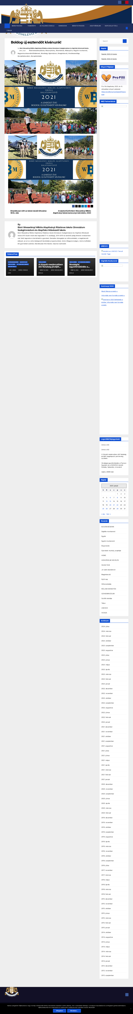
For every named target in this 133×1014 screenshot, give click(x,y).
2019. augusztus (107, 837)
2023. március (106, 674)
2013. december (107, 966)
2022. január (105, 722)
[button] (123, 28)
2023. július (105, 655)
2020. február (106, 813)
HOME (103, 555)
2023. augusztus (107, 650)
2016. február (106, 894)
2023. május (105, 665)
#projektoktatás (36, 56)
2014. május (105, 947)
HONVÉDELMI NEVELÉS (110, 560)
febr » (108, 514)
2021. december (107, 727)
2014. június (105, 942)
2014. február (106, 956)
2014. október (106, 932)
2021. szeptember (107, 741)
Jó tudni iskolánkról (22, 264)
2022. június (105, 712)
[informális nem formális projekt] (114, 366)
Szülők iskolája (106, 598)
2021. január (105, 779)
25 (103, 509)
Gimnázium (62, 26)
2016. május (105, 880)
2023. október (106, 641)
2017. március (106, 875)
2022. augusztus (107, 708)
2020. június (105, 798)
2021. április (105, 765)
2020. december (107, 784)
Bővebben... (74, 1010)
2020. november (107, 789)
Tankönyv (32, 26)
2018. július (105, 865)
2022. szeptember (107, 703)
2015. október (106, 908)
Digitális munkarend (108, 531)
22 (117, 505)
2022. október (106, 698)
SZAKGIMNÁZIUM (108, 594)
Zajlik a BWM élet (107, 472)
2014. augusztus (107, 937)
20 (110, 505)
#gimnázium (52, 53)
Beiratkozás (17, 26)
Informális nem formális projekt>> (113, 295)
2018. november (107, 851)
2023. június (105, 660)
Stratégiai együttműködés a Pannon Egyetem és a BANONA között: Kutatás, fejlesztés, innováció (113, 465)
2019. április (105, 841)
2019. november (107, 822)
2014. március (106, 951)
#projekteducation (24, 56)
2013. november (107, 971)
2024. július (105, 626)
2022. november (107, 693)
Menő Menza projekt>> (109, 291)
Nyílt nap (104, 579)
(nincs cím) (105, 445)
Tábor (9, 30)
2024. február (106, 636)
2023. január (105, 684)
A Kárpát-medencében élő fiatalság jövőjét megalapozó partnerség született (113, 456)
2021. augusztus (107, 746)
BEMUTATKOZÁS (78, 26)
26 (107, 509)
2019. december (107, 818)
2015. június (105, 913)
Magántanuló (12, 266)
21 (114, 505)
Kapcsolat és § (111, 26)
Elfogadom (59, 1010)
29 (117, 509)
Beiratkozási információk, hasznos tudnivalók (50, 244)
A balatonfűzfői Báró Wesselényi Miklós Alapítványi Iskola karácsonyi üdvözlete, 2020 (72, 212)
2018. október (106, 856)
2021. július (105, 751)
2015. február (106, 923)
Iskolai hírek (11, 264)
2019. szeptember (107, 832)
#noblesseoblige (74, 53)
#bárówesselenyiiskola (37, 50)
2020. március (106, 808)
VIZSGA (104, 613)
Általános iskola (47, 26)
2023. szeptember (107, 645)
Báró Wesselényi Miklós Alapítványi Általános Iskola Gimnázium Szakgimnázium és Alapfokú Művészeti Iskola (54, 48)
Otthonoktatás (106, 584)
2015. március (106, 918)
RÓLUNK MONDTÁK (108, 589)
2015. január (105, 928)
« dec (103, 514)
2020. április (105, 803)
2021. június (105, 755)
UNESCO (104, 608)
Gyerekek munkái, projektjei (111, 551)
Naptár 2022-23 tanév (109, 59)
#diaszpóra (69, 50)
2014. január (105, 961)
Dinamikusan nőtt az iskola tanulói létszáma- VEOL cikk (28, 212)
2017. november (107, 870)
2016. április (105, 884)
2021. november (107, 732)
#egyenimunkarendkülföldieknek (29, 53)
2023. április (105, 669)
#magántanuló (62, 53)
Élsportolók (23, 262)
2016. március (106, 889)
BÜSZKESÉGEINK (107, 527)
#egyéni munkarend (80, 50)
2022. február (106, 717)
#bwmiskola (60, 50)
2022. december (107, 688)
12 (106, 501)
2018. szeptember (107, 861)
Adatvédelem (95, 26)
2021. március (106, 770)
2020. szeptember (107, 794)
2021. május (105, 760)
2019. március (106, 846)
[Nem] (131, 1009)
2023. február (106, 679)
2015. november (107, 904)
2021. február (106, 775)
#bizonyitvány (50, 50)
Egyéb (103, 536)
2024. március (106, 631)
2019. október (106, 827)
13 (110, 501)
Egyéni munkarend (13, 262)
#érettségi (44, 53)
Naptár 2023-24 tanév (109, 54)
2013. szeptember (107, 975)
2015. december (107, 899)
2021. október (106, 736)
